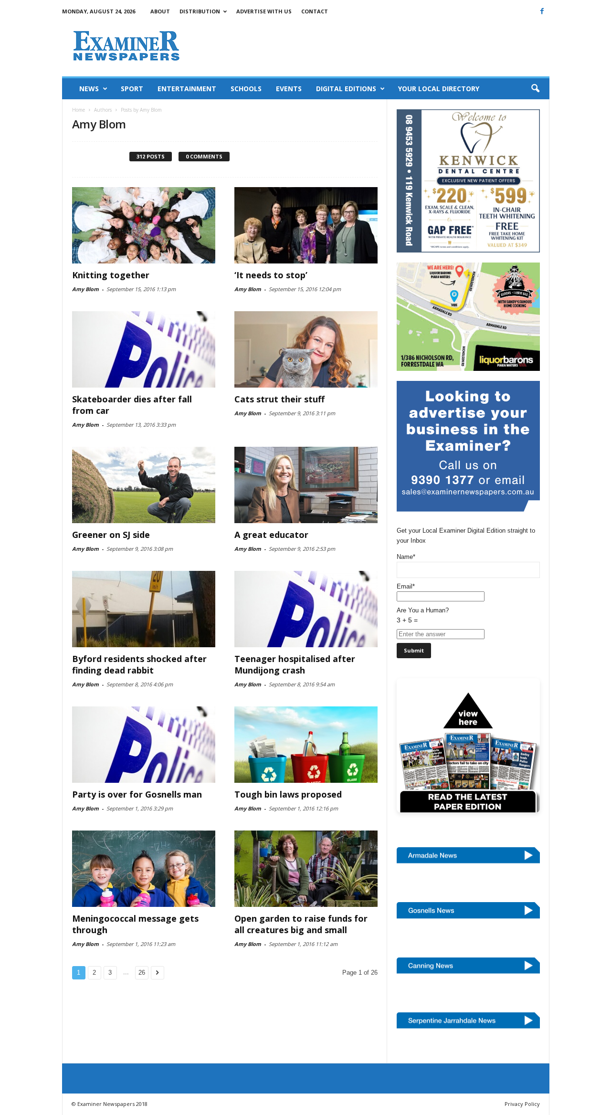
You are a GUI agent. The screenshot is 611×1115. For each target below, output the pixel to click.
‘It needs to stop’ (270, 275)
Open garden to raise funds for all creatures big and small (301, 924)
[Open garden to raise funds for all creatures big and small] (306, 869)
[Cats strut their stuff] (306, 349)
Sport (132, 88)
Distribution (199, 11)
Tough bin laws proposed (288, 794)
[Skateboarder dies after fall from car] (143, 349)
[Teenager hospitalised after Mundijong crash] (306, 609)
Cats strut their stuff (279, 399)
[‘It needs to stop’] (306, 225)
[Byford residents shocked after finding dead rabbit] (143, 609)
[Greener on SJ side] (143, 485)
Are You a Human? (423, 615)
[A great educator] (306, 485)
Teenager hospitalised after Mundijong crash (294, 664)
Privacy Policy (522, 1103)
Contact (314, 11)
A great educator (271, 534)
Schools (246, 88)
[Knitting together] (143, 225)
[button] (535, 88)
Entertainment (187, 88)
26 (141, 972)
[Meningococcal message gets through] (143, 869)
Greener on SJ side (111, 534)
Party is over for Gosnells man (137, 794)
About (160, 11)
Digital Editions (346, 88)
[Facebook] (542, 11)
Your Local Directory (438, 88)
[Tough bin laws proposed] (306, 744)
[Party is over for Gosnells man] (143, 744)
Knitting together (110, 275)
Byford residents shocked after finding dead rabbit (139, 664)
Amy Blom (85, 289)
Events (289, 88)
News (89, 88)
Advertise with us (264, 11)
